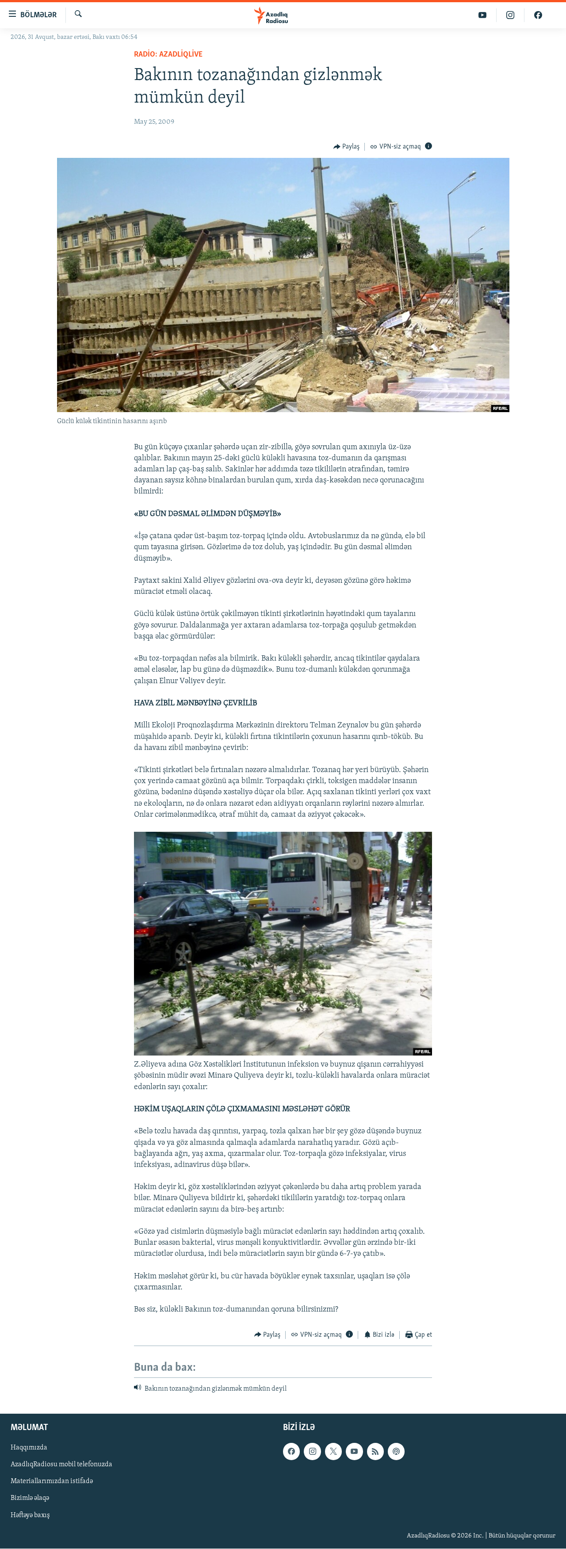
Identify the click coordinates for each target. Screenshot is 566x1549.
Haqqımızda (29, 1448)
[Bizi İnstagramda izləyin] (510, 15)
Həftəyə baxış (30, 1515)
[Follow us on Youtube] (354, 1451)
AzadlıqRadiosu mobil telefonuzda (61, 1465)
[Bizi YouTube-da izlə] (483, 15)
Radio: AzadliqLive (168, 55)
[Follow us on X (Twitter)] (333, 1451)
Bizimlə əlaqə (30, 1498)
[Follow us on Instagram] (312, 1451)
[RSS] (375, 1451)
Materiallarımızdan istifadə (52, 1481)
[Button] (346, 147)
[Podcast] (396, 1451)
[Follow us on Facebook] (291, 1451)
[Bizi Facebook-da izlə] (538, 15)
